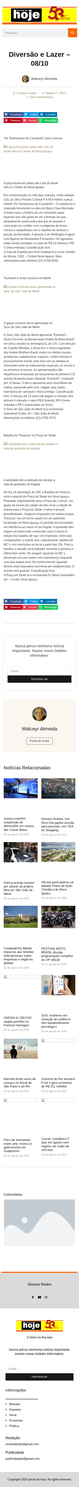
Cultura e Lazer (26, 93)
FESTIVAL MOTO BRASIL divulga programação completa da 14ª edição (57, 954)
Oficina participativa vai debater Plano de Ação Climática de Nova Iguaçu (57, 888)
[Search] (72, 32)
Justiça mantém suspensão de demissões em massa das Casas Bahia (19, 824)
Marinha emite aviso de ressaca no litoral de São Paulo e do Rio (20, 1082)
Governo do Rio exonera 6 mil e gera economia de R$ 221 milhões (58, 1082)
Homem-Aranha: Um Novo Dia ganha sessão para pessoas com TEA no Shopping (57, 824)
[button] (13, 114)
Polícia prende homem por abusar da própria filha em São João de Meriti (19, 888)
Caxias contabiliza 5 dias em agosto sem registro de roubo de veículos (55, 1144)
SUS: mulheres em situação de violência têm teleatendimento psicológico (55, 1021)
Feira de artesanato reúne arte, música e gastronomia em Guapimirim (18, 1145)
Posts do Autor (39, 740)
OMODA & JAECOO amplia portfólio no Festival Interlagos (18, 1021)
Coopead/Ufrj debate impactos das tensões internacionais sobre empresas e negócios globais (19, 956)
